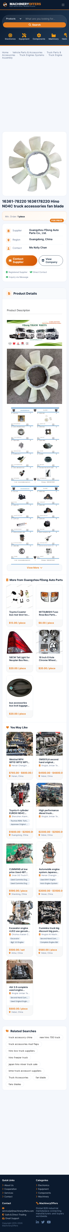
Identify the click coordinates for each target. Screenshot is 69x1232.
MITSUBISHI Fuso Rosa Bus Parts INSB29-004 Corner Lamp (48, 616)
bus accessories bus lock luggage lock (18, 705)
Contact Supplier (18, 260)
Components (39, 39)
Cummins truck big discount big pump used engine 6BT (49, 931)
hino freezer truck (18, 1057)
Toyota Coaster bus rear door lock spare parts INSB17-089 (19, 616)
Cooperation (10, 1189)
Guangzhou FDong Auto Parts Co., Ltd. (44, 231)
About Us (8, 1185)
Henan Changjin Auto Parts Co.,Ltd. (28, 765)
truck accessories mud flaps (24, 1044)
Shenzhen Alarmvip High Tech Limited (30, 816)
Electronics (10, 39)
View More (33, 567)
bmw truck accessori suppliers (25, 1070)
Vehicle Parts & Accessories (27, 52)
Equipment (24, 39)
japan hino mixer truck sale (23, 1064)
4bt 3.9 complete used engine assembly (18, 990)
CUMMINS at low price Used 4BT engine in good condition (18, 873)
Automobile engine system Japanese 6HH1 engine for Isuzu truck (49, 873)
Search (36, 24)
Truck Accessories (18, 1077)
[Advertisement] (34, 95)
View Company (51, 260)
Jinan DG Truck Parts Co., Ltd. (25, 875)
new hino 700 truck (50, 1037)
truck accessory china (20, 1037)
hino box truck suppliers (22, 1051)
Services (8, 1193)
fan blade (41, 1077)
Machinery (54, 39)
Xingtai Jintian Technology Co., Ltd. (28, 993)
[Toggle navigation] (63, 4)
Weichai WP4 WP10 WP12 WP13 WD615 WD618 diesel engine (19, 764)
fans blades (15, 1084)
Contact (8, 1196)
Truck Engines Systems (31, 55)
